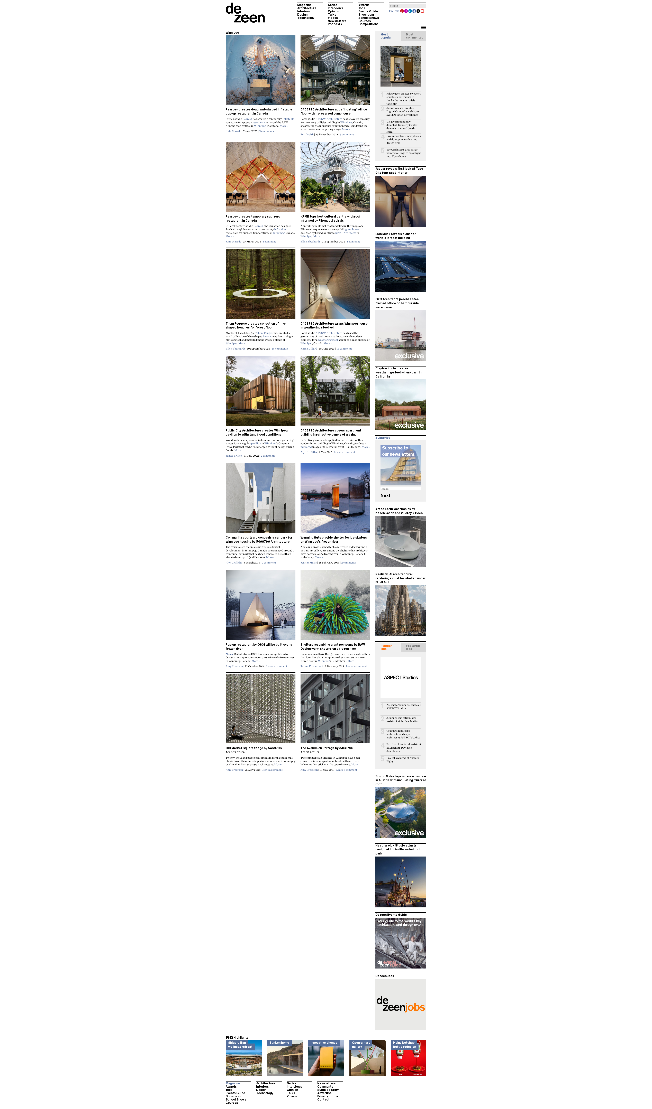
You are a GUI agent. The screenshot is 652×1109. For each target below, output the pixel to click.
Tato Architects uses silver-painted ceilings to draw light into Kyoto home (403, 153)
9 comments (266, 131)
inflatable (288, 118)
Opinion (333, 11)
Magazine (304, 4)
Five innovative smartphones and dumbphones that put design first (403, 139)
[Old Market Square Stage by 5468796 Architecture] (260, 710)
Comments (325, 1086)
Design (302, 14)
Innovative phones (324, 1042)
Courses (364, 21)
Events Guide (368, 11)
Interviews (335, 8)
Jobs (361, 8)
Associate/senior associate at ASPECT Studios (403, 706)
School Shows (368, 17)
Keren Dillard (309, 348)
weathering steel (328, 339)
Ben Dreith (307, 134)
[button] (423, 28)
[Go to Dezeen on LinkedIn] (410, 11)
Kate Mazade (233, 131)
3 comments (347, 134)
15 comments (280, 348)
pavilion (256, 443)
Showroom (366, 14)
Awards (363, 4)
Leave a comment (344, 452)
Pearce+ (247, 118)
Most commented (414, 36)
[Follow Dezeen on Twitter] (418, 11)
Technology (305, 17)
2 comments (268, 455)
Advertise (324, 1093)
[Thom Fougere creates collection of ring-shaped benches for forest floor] (260, 285)
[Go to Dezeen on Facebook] (414, 11)
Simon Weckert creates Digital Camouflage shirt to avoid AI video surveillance (402, 111)
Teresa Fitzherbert (312, 666)
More (284, 125)
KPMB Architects (345, 232)
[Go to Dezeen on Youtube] (423, 11)
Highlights (240, 1037)
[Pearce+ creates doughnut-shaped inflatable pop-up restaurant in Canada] (260, 71)
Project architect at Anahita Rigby (402, 759)
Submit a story (328, 1089)
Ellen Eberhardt (310, 241)
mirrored (306, 446)
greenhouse (352, 229)
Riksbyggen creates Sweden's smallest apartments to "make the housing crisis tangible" (403, 98)
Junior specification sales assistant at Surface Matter (402, 719)
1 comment (269, 241)
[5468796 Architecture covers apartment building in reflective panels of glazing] (335, 392)
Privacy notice (327, 1096)
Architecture (306, 8)
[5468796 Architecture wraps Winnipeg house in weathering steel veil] (335, 285)
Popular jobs (386, 647)
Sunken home (279, 1042)
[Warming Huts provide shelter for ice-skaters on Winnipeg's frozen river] (335, 499)
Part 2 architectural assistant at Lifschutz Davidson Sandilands (403, 748)
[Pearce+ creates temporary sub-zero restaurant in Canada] (260, 178)
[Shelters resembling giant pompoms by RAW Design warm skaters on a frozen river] (335, 606)
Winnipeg (260, 125)
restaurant (258, 122)
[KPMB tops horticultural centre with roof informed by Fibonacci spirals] (335, 178)
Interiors (303, 11)
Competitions (368, 24)
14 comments (344, 348)
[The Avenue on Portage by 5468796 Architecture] (335, 710)
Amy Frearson (234, 666)
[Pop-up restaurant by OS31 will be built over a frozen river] (260, 606)
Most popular (386, 36)
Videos (333, 17)
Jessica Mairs (309, 562)
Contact (323, 1099)
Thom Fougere (265, 333)
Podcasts (335, 24)
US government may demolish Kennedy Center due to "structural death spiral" (402, 126)
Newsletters (337, 21)
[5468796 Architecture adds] (335, 71)
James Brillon (234, 455)
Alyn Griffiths (309, 452)
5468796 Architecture (328, 118)
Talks (332, 14)
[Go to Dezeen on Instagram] (406, 11)
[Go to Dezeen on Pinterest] (402, 11)
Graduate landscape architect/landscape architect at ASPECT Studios (403, 734)
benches (268, 336)
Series (332, 4)
